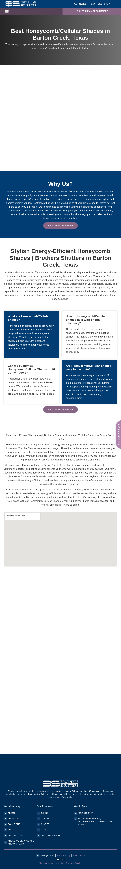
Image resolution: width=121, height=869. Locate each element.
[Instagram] (63, 859)
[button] (7, 11)
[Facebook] (58, 859)
